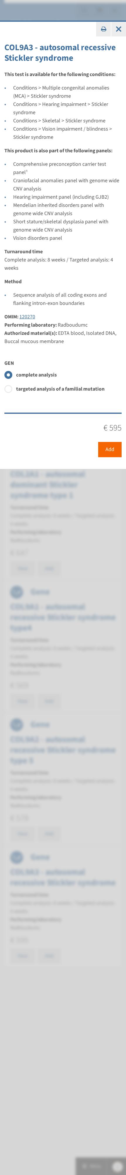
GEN (9, 363)
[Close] (118, 29)
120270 (27, 316)
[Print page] (103, 29)
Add (109, 449)
